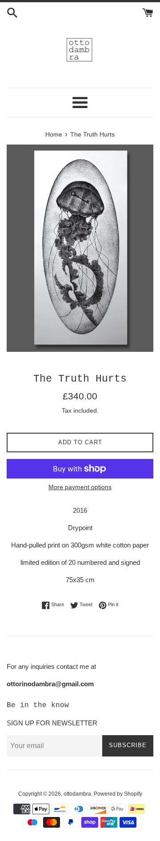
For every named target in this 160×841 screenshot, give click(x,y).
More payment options (80, 487)
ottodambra (77, 794)
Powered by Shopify (118, 794)
